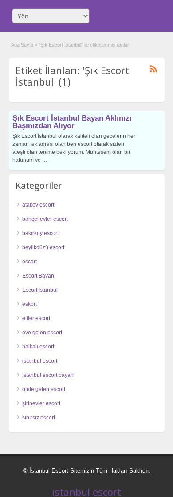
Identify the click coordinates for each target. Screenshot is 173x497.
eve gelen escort (42, 332)
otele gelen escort (43, 389)
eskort (29, 304)
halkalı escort (38, 347)
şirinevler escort (41, 403)
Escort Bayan (38, 276)
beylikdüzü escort (43, 247)
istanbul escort (39, 361)
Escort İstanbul (40, 290)
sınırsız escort (38, 418)
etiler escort (36, 318)
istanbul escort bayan (48, 375)
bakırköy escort (40, 233)
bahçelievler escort (45, 219)
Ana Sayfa (22, 44)
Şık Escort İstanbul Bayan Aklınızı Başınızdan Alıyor (72, 122)
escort (29, 261)
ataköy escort (38, 205)
